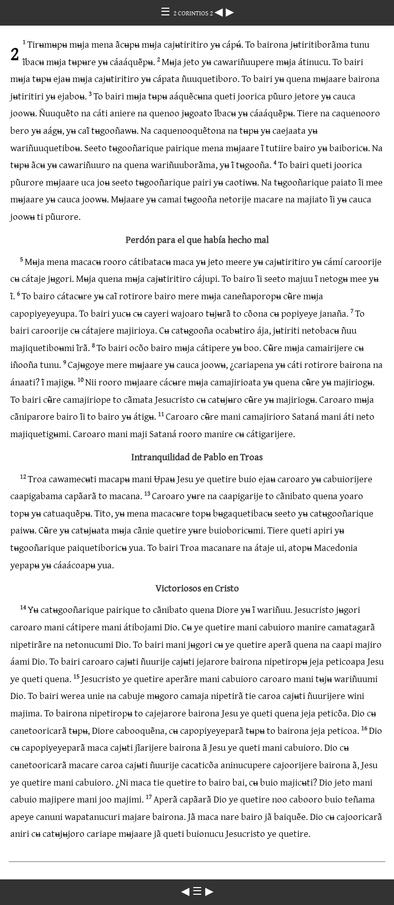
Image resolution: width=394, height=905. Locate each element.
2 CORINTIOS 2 (193, 13)
